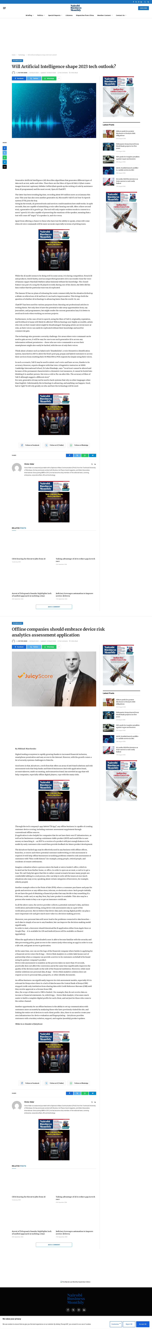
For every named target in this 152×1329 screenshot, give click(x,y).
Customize (115, 1324)
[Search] (148, 2)
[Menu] (4, 8)
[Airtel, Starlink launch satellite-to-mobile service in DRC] (108, 170)
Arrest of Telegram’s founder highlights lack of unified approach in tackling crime (31, 594)
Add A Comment (54, 607)
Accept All (142, 1324)
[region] (76, 1322)
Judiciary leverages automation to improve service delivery (74, 594)
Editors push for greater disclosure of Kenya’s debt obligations (125, 133)
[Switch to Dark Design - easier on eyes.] (145, 2)
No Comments (63, 73)
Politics (40, 15)
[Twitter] (5, 153)
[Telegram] (5, 162)
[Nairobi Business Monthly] (76, 8)
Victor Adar (22, 73)
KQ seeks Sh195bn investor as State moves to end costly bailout (127, 181)
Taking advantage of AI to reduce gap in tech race (75, 560)
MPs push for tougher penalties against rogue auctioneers (127, 158)
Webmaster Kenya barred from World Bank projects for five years (127, 146)
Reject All (129, 1324)
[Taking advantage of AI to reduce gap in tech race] (76, 544)
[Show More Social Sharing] (59, 78)
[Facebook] (5, 148)
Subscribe (143, 8)
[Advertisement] (76, 36)
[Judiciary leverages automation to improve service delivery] (76, 579)
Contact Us (120, 15)
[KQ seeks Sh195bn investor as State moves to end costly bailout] (108, 182)
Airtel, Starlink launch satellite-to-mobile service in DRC (127, 169)
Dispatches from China (85, 15)
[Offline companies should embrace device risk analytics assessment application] (54, 679)
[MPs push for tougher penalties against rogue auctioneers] (108, 159)
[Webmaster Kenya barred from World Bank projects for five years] (108, 147)
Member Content (104, 15)
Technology (17, 60)
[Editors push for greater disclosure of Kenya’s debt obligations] (108, 134)
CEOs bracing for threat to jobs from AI (28, 559)
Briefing (29, 15)
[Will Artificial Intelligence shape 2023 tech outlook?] (54, 110)
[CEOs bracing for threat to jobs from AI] (32, 544)
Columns (69, 15)
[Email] (5, 167)
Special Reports (54, 15)
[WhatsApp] (5, 157)
